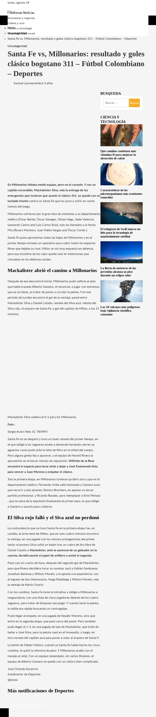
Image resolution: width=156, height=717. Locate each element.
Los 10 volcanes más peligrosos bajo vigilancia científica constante (120, 310)
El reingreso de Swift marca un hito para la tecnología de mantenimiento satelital (120, 232)
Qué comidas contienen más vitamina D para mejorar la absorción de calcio (118, 154)
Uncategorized (17, 46)
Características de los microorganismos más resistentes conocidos (121, 194)
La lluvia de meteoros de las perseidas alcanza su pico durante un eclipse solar (118, 272)
